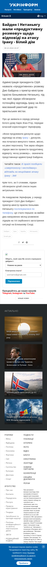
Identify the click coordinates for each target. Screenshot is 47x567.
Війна (8, 439)
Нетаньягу (33, 231)
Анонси (37, 10)
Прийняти (23, 563)
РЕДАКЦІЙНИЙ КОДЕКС (12, 540)
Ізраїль (23, 231)
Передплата (11, 498)
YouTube (30, 293)
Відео (26, 451)
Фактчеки (10, 455)
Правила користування (11, 507)
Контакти (9, 494)
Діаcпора (10, 475)
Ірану (25, 137)
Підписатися (14, 281)
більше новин (23, 298)
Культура (9, 471)
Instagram (17, 293)
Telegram (6, 293)
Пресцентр (27, 10)
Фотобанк (17, 10)
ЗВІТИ (8, 535)
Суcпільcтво (11, 467)
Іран (15, 231)
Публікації (28, 439)
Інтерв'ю (28, 443)
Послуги (8, 10)
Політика (9, 447)
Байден (6, 231)
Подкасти (28, 435)
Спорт (8, 479)
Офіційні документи (29, 478)
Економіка (10, 451)
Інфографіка (30, 459)
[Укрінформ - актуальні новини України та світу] (23, 4)
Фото (26, 447)
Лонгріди (28, 463)
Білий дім (7, 236)
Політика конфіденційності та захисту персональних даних (13, 526)
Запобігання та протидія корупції (13, 517)
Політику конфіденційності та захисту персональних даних (24, 556)
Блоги (27, 455)
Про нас (9, 490)
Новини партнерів (29, 468)
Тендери (9, 512)
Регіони (9, 463)
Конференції (30, 473)
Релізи (27, 483)
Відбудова (10, 443)
